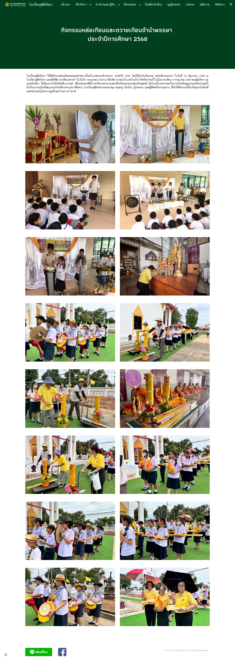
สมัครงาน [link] (205, 4)
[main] (117, 34)
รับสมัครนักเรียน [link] (153, 4)
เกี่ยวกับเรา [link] (81, 4)
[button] (231, 4)
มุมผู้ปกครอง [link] (173, 4)
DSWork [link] (190, 4)
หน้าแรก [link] (65, 4)
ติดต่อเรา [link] (220, 4)
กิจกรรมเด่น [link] (130, 4)
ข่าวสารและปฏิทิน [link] (105, 4)
